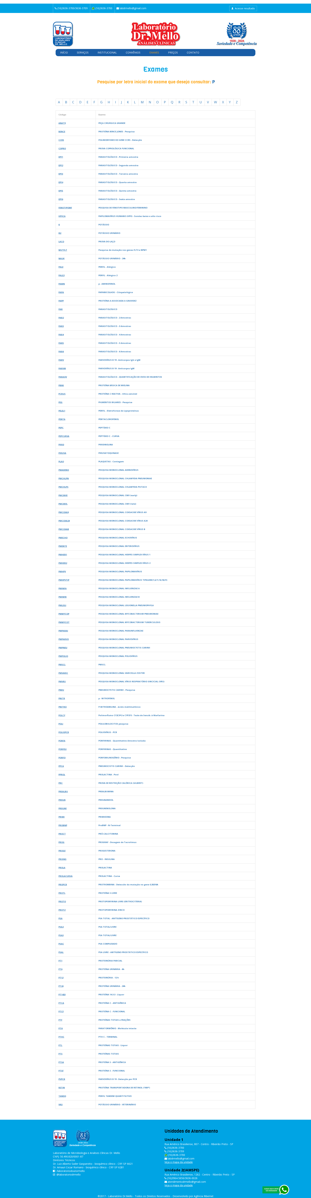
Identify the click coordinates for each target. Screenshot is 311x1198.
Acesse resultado (245, 8)
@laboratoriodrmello (69, 1174)
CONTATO (193, 52)
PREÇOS (173, 52)
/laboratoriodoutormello (71, 1171)
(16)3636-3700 (176, 1155)
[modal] (62, 123)
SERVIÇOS (83, 52)
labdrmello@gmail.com (132, 8)
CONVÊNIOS (133, 52)
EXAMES (154, 52)
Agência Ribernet (203, 1196)
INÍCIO (64, 52)
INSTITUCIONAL (107, 52)
